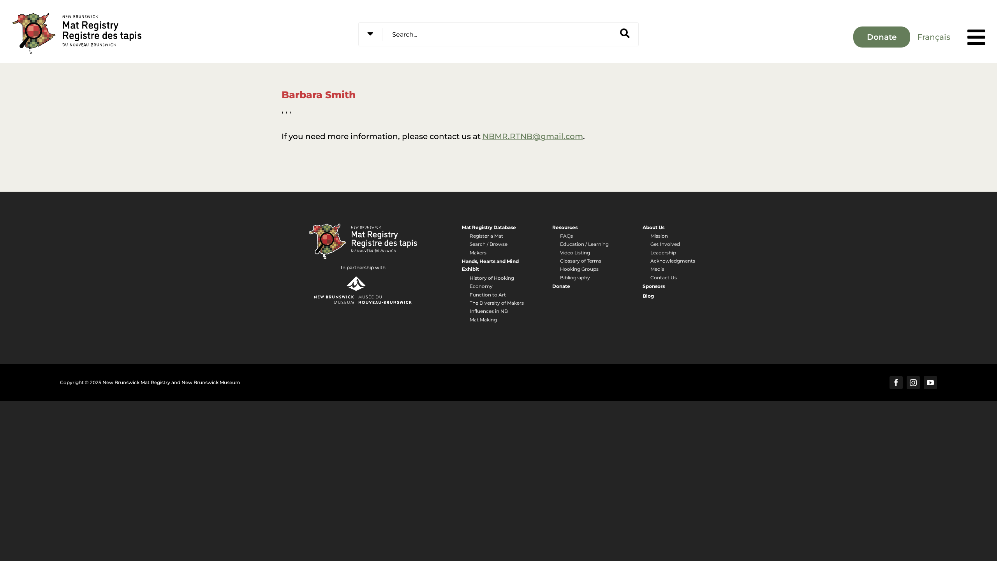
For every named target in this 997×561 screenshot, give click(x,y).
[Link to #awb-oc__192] (976, 37)
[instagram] (913, 382)
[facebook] (896, 382)
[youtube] (930, 382)
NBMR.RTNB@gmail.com (533, 136)
